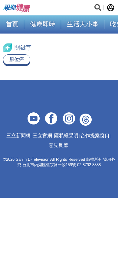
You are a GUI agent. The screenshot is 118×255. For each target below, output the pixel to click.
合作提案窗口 (95, 135)
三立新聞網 (18, 135)
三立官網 (42, 135)
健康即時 (42, 24)
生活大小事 (83, 24)
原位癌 (16, 59)
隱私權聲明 (66, 135)
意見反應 (58, 145)
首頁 (12, 24)
